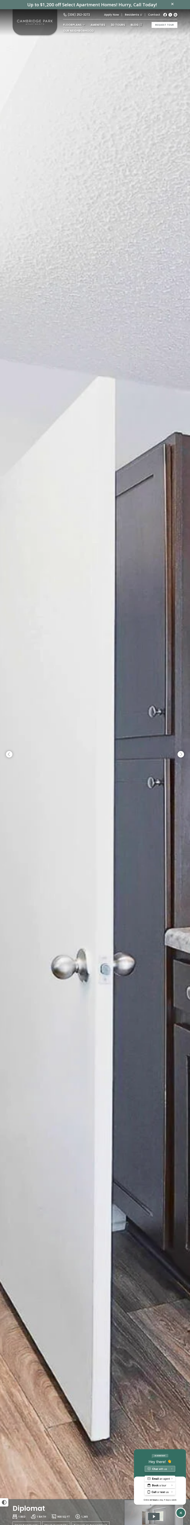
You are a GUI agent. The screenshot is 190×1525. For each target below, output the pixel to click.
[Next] (181, 754)
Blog (135, 25)
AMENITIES (98, 25)
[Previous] (9, 754)
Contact (154, 15)
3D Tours (118, 25)
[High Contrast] (4, 1502)
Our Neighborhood (78, 31)
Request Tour (164, 24)
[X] (170, 15)
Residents (132, 15)
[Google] (175, 15)
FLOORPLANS (72, 25)
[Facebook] (165, 15)
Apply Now (111, 15)
